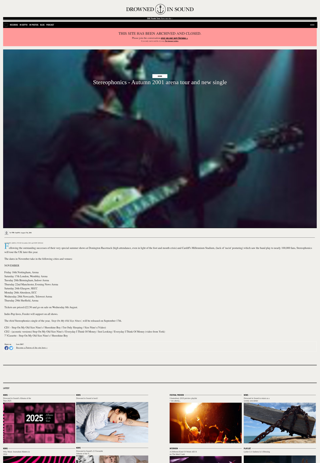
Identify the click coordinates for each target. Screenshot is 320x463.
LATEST (6, 388)
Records (14, 24)
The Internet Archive (171, 41)
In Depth (24, 24)
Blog (42, 24)
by (14, 233)
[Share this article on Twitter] (11, 348)
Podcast (50, 24)
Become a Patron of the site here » (32, 347)
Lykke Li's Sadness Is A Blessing (257, 452)
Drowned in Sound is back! (87, 398)
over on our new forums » (174, 38)
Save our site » (159, 18)
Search (312, 25)
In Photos (33, 24)
